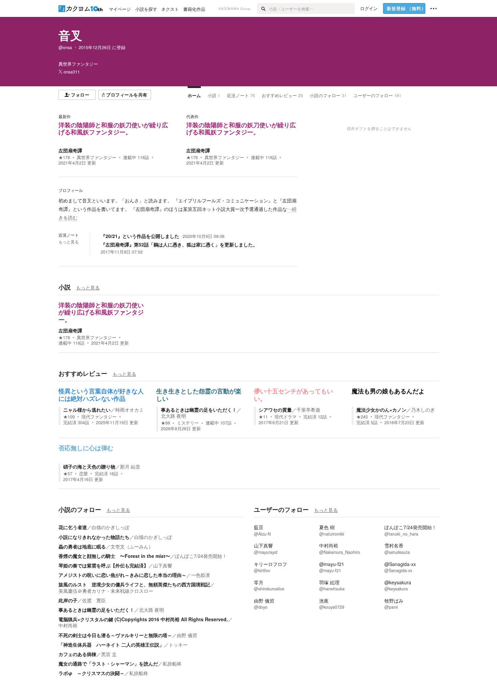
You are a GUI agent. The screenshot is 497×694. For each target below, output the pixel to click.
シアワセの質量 (275, 409)
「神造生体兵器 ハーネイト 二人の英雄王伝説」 (111, 644)
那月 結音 (130, 466)
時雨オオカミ (129, 409)
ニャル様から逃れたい (87, 409)
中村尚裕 (67, 625)
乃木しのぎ (423, 409)
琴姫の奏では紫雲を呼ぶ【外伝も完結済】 (103, 565)
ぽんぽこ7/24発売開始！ (201, 555)
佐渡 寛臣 (94, 600)
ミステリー (188, 423)
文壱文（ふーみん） (132, 546)
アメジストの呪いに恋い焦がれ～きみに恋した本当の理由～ (122, 574)
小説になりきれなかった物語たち (93, 537)
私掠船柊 (172, 663)
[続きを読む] (178, 209)
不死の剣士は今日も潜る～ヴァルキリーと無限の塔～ (115, 635)
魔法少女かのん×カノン (381, 409)
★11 (263, 416)
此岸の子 (67, 600)
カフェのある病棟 (77, 654)
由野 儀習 (187, 635)
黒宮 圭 (109, 654)
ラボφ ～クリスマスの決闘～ (91, 673)
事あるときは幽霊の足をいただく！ (199, 409)
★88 (165, 423)
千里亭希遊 (308, 409)
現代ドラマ (286, 417)
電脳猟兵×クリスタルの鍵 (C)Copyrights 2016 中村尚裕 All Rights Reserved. (143, 619)
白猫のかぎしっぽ (110, 527)
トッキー (178, 644)
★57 (67, 473)
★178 (64, 157)
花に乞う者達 (72, 527)
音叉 (70, 35)
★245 (362, 416)
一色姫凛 (200, 574)
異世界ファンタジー (96, 157)
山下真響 (162, 565)
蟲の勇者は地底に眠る (82, 546)
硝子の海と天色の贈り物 (89, 466)
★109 (69, 416)
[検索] (263, 8)
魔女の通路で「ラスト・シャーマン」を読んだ (108, 663)
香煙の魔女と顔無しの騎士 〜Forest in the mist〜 (114, 555)
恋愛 (83, 474)
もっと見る (68, 241)
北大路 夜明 (173, 415)
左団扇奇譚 (70, 150)
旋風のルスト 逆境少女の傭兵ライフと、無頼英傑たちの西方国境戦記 (134, 584)
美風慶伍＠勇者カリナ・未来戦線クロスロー (105, 590)
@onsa (65, 47)
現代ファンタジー (99, 417)
